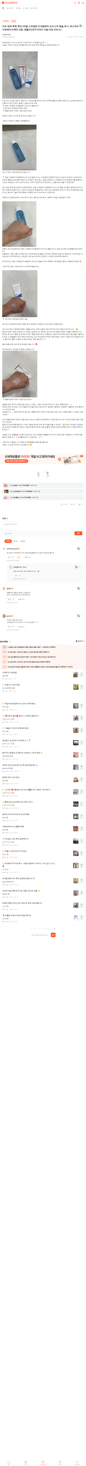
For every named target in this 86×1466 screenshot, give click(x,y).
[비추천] (13, 557)
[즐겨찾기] (10, 641)
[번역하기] (80, 26)
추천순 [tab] (8, 541)
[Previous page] (32, 928)
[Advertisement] (43, 14)
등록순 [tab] (23, 541)
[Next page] (54, 928)
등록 (78, 533)
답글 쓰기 (28, 557)
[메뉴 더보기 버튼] (3, 8)
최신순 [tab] (15, 541)
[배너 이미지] (43, 459)
